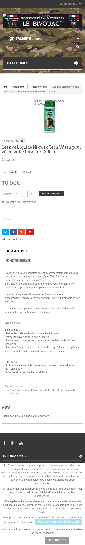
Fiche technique (18, 260)
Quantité (6, 194)
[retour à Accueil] (5, 86)
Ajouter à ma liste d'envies (20, 202)
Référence (7, 140)
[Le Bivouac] (42, 21)
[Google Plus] (12, 442)
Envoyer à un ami (16, 239)
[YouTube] (21, 442)
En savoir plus (16, 251)
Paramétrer (30, 540)
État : (5, 172)
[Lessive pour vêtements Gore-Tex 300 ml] (51, 116)
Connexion (70, 4)
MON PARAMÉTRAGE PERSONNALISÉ (59, 522)
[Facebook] (4, 442)
